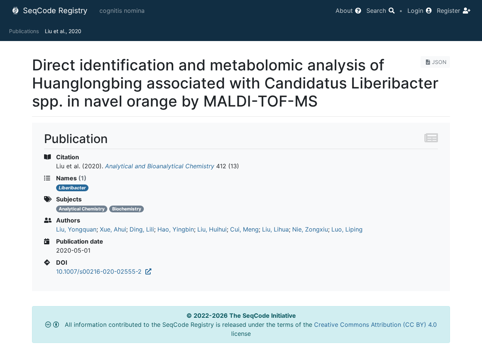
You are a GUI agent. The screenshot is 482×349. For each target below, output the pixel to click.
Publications (24, 31)
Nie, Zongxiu (310, 229)
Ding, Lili (142, 229)
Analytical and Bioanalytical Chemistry (159, 166)
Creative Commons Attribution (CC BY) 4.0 (375, 324)
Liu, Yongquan (76, 229)
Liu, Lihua (275, 229)
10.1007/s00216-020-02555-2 (100, 271)
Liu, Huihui (212, 229)
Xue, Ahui (113, 229)
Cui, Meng (244, 229)
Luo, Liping (347, 229)
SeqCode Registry (54, 10)
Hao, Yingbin (175, 229)
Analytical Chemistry (82, 209)
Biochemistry (126, 209)
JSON (439, 62)
